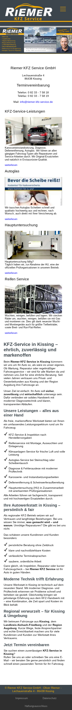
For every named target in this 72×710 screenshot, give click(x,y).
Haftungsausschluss (36, 706)
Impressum (21, 698)
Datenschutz (50, 698)
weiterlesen (11, 165)
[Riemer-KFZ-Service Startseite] (29, 19)
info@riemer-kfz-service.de (36, 101)
